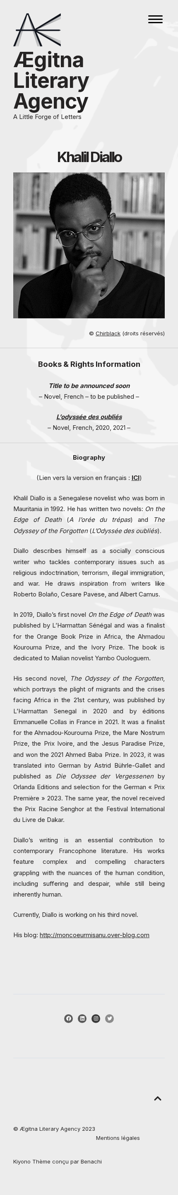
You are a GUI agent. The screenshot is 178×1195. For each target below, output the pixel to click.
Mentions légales (118, 1137)
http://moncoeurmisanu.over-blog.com (94, 935)
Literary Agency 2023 (66, 1128)
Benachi (91, 1161)
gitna (29, 1128)
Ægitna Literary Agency (51, 80)
